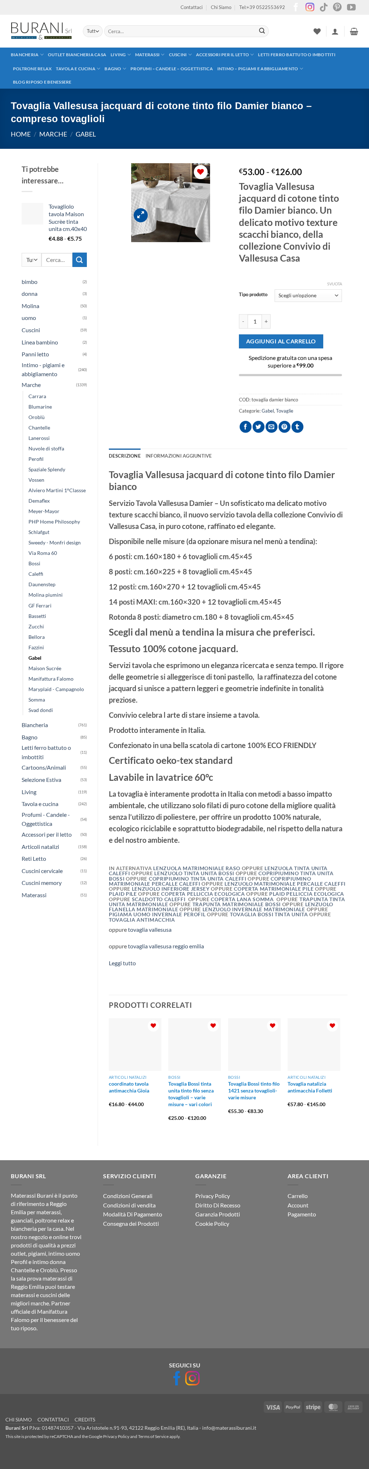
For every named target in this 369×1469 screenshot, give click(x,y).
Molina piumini (45, 595)
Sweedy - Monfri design (54, 542)
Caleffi (35, 574)
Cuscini (178, 54)
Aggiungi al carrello (281, 341)
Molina (30, 305)
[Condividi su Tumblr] (297, 427)
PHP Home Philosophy (54, 521)
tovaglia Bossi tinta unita (269, 914)
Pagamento (302, 1214)
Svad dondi (40, 710)
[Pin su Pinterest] (284, 427)
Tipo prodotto (253, 294)
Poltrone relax (32, 68)
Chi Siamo (221, 7)
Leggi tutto (122, 963)
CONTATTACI (53, 1419)
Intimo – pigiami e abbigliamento (257, 68)
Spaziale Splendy (46, 469)
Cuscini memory (42, 882)
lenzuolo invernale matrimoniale (253, 909)
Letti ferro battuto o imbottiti (296, 54)
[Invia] (262, 31)
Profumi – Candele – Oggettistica (171, 68)
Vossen (36, 480)
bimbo (29, 281)
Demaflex (39, 501)
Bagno (113, 68)
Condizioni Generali (127, 1195)
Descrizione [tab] (125, 456)
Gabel (86, 134)
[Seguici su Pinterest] (337, 8)
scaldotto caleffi (159, 899)
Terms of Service (153, 1436)
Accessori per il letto (222, 54)
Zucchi (36, 626)
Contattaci (192, 7)
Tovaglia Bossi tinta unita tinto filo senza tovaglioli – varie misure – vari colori (191, 1094)
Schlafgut (38, 532)
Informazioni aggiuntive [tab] (179, 456)
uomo (29, 317)
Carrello (298, 1195)
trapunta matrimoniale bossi (237, 904)
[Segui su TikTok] (323, 8)
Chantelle (39, 427)
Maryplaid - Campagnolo (56, 689)
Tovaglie (284, 411)
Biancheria (25, 54)
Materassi (147, 54)
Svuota (334, 283)
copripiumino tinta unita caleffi (198, 879)
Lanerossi (39, 438)
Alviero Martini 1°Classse (57, 490)
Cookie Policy (212, 1223)
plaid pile (123, 894)
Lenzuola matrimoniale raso (196, 868)
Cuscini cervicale (42, 870)
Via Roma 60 (42, 553)
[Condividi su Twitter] (258, 427)
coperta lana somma (243, 899)
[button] (335, 31)
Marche (53, 134)
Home (21, 134)
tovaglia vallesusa (149, 929)
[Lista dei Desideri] (317, 31)
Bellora (36, 637)
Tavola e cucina (75, 68)
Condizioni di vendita (129, 1205)
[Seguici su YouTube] (351, 8)
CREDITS (85, 1419)
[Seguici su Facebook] (296, 8)
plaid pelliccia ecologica (306, 894)
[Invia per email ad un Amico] (271, 427)
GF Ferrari (40, 605)
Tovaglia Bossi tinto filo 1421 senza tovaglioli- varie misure (254, 1090)
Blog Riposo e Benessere (42, 82)
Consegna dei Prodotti (131, 1223)
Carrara (37, 396)
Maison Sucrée (44, 668)
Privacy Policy (212, 1195)
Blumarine (40, 407)
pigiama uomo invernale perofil (158, 914)
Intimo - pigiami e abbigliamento (43, 369)
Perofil (36, 459)
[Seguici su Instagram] (310, 8)
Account (298, 1205)
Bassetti (37, 616)
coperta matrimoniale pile (274, 889)
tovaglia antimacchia (142, 920)
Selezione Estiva (41, 779)
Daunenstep (41, 584)
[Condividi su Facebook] (246, 427)
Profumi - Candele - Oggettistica (46, 819)
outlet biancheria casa (77, 54)
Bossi (34, 563)
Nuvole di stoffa (46, 448)
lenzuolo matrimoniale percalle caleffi (285, 884)
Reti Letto (34, 858)
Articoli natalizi (40, 846)
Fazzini (36, 647)
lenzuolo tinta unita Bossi (193, 873)
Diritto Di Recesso (217, 1205)
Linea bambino (40, 342)
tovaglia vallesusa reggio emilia (166, 946)
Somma (36, 699)
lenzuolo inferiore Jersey (171, 889)
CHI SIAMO (18, 1419)
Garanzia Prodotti (217, 1214)
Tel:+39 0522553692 (262, 7)
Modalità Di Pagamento (132, 1214)
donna (29, 293)
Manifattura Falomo (51, 679)
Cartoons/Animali (44, 767)
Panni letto (35, 354)
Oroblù (36, 417)
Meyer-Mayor (43, 511)
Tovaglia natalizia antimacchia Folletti (310, 1087)
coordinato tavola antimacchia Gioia (129, 1087)
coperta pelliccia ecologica (203, 894)
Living (118, 54)
